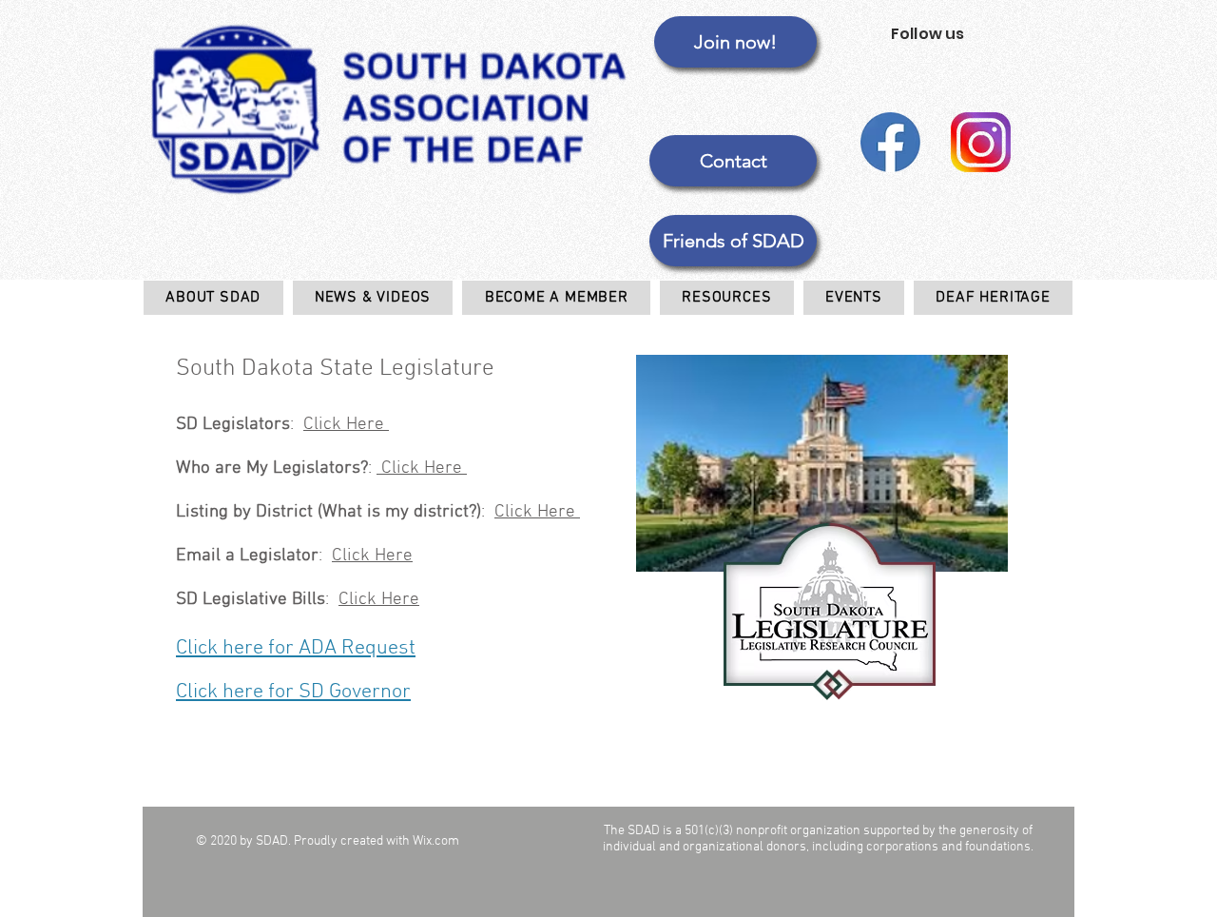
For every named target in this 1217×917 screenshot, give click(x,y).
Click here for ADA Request (295, 648)
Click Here (346, 425)
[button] (733, 240)
